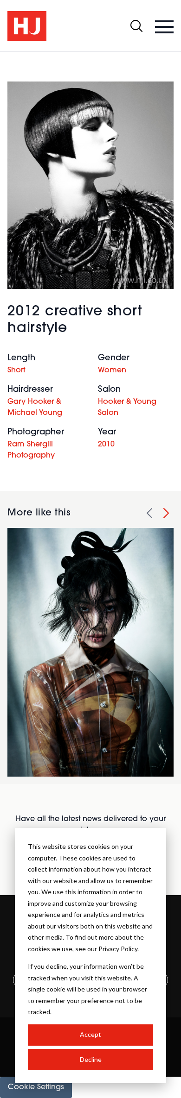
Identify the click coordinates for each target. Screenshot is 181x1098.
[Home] (26, 26)
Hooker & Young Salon (127, 407)
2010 (106, 444)
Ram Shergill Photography (31, 450)
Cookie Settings (36, 1087)
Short (16, 370)
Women (112, 370)
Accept (90, 1034)
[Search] (136, 26)
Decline (91, 1059)
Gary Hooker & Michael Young (34, 407)
